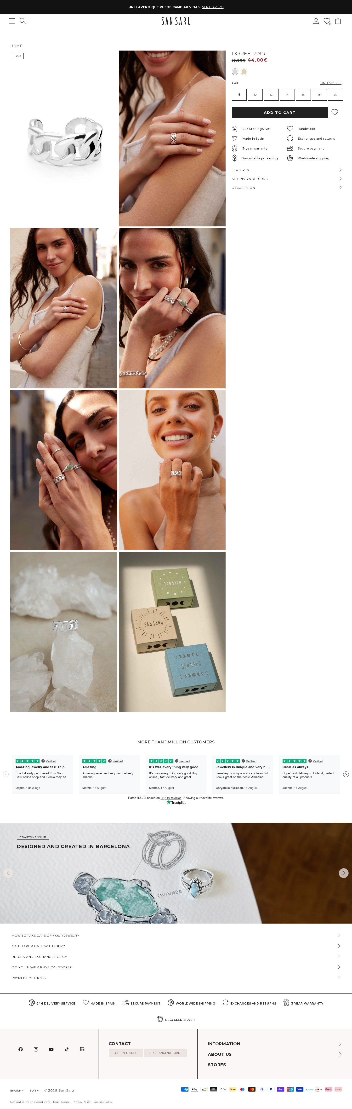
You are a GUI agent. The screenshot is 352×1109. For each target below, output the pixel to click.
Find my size (330, 83)
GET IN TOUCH (125, 1053)
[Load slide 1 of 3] (175, 920)
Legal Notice (61, 1101)
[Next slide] (343, 873)
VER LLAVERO (213, 7)
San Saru (66, 1090)
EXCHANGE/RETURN (165, 1053)
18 (319, 94)
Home (16, 46)
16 (303, 94)
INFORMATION (224, 1043)
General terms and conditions (30, 1101)
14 (287, 94)
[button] (23, 21)
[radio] (235, 71)
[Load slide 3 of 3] (183, 920)
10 (255, 94)
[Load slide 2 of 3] (179, 920)
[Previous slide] (8, 873)
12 (271, 94)
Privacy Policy (82, 1101)
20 (335, 94)
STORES (217, 1064)
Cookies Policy (103, 1101)
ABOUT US (220, 1054)
